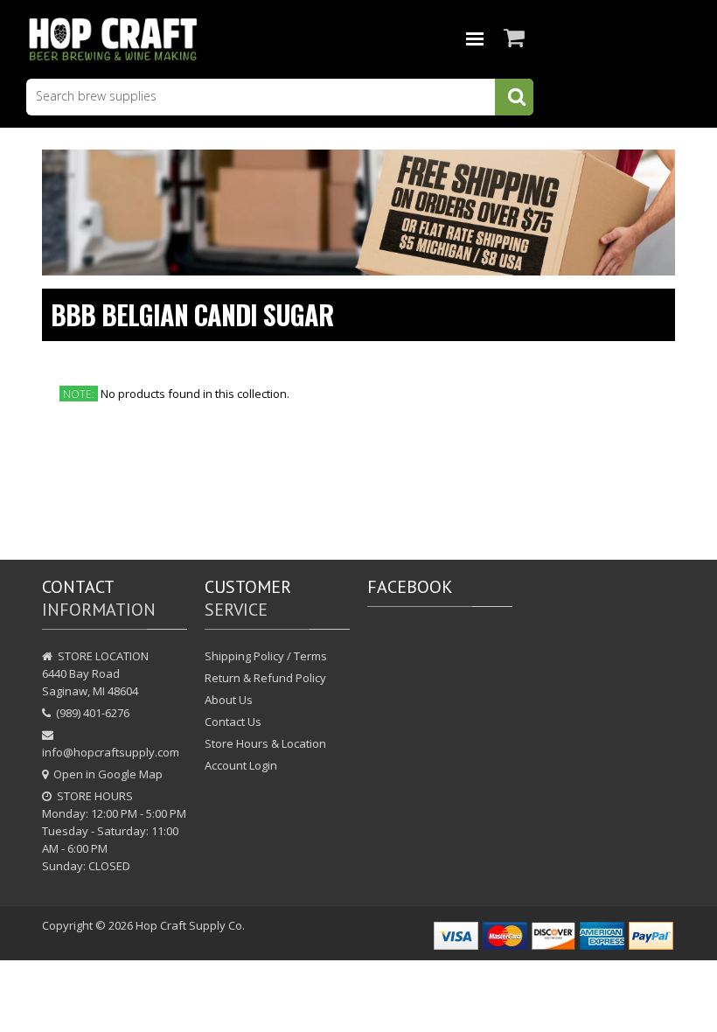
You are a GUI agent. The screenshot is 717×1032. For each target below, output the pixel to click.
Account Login (241, 765)
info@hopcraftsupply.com (110, 752)
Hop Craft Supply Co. (190, 925)
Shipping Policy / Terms (266, 656)
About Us (229, 700)
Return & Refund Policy (265, 678)
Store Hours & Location (265, 743)
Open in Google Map (108, 774)
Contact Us (233, 721)
